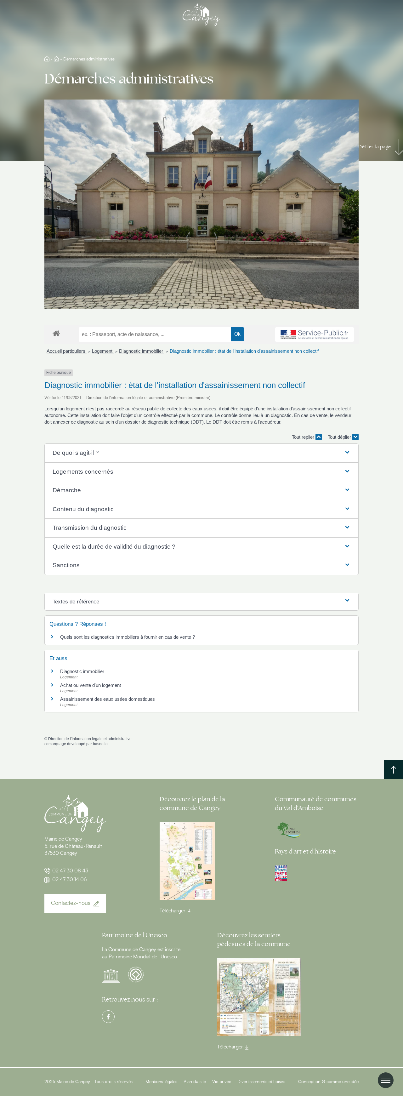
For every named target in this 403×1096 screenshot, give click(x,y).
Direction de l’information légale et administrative (90, 739)
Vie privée (221, 1082)
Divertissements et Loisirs (261, 1082)
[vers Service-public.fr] (314, 334)
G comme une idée (340, 1082)
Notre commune (56, 58)
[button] (201, 453)
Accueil (46, 58)
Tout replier (303, 437)
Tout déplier (340, 437)
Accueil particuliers (67, 351)
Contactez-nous (70, 903)
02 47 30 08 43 (70, 870)
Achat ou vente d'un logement (90, 685)
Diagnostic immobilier (141, 351)
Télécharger (172, 910)
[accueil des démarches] (56, 333)
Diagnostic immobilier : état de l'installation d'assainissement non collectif (244, 351)
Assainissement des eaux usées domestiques (107, 699)
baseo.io (100, 744)
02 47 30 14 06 (69, 879)
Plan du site (195, 1082)
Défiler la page (374, 147)
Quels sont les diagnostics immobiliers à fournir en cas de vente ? (127, 637)
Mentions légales (161, 1082)
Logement (103, 351)
